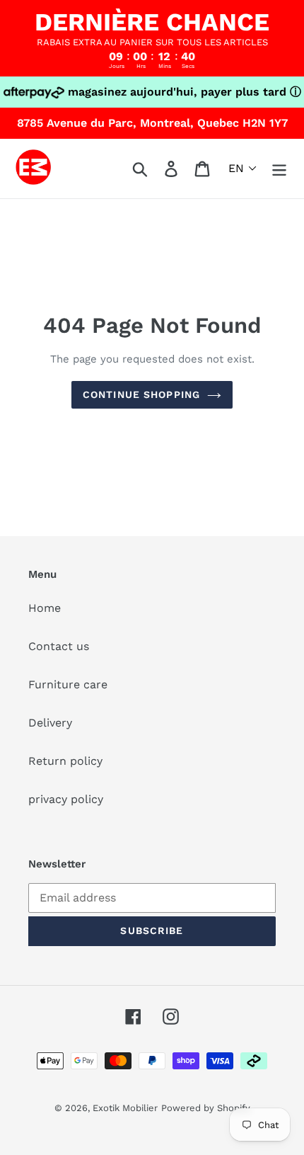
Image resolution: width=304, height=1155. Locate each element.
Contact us (58, 646)
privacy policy (65, 799)
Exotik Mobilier (125, 1108)
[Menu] (279, 169)
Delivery (50, 722)
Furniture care (67, 684)
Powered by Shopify (205, 1108)
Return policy (65, 761)
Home (44, 608)
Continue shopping (141, 394)
